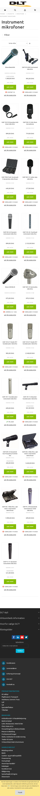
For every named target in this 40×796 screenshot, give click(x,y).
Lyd (3, 702)
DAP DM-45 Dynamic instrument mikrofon (10, 233)
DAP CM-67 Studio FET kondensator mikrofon (10, 343)
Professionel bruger (9, 734)
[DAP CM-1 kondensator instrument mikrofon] (10, 386)
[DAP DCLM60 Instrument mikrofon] (30, 56)
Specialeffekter (7, 707)
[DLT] (20, 4)
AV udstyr (5, 694)
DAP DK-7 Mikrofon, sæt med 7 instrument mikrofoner (10, 508)
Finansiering (6, 758)
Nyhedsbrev (20, 642)
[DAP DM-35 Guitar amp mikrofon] (30, 166)
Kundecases (11, 663)
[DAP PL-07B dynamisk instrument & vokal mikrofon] (30, 496)
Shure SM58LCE (10, 287)
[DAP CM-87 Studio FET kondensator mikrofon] (30, 331)
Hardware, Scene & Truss (11, 699)
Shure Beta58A (10, 67)
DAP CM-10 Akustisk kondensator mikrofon (30, 398)
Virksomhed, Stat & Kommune (13, 742)
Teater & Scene (7, 739)
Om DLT (9, 679)
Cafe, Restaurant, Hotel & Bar (12, 724)
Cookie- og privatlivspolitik (11, 756)
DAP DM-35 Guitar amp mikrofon (30, 178)
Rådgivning (6, 771)
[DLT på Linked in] (18, 637)
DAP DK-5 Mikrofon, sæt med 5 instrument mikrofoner (30, 453)
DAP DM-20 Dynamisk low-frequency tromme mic (10, 453)
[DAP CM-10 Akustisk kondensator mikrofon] (30, 386)
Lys (3, 705)
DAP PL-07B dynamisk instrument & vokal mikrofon (30, 508)
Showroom (6, 777)
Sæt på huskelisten (10, 95)
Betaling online (7, 750)
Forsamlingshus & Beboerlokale (13, 729)
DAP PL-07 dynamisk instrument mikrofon (10, 562)
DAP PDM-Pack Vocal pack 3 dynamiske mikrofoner (10, 178)
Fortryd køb (6, 761)
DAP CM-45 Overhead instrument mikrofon (30, 233)
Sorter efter (12, 43)
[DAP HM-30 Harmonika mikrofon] (30, 276)
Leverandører (12, 668)
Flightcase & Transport (10, 697)
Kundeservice (7, 769)
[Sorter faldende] (29, 43)
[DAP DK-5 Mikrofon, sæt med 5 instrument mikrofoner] (30, 441)
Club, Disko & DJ (7, 726)
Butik (3, 753)
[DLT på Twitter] (26, 637)
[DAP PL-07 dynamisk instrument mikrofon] (10, 551)
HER (9, 786)
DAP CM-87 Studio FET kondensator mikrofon (30, 343)
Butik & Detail (7, 721)
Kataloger (5, 766)
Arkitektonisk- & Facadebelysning (14, 718)
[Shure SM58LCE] (10, 276)
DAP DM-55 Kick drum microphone (30, 123)
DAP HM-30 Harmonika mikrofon (30, 288)
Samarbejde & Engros (9, 774)
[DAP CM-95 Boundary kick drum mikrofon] (10, 111)
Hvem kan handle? (8, 763)
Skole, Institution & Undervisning (13, 737)
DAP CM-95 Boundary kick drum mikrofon (10, 123)
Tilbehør (5, 710)
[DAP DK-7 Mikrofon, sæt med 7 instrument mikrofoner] (10, 496)
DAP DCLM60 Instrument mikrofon (30, 68)
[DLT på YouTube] (22, 637)
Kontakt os (11, 684)
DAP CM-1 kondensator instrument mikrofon (9, 398)
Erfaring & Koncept (13, 674)
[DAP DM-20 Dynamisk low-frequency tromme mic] (10, 441)
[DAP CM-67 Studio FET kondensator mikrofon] (10, 331)
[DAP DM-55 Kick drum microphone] (30, 111)
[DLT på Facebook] (14, 637)
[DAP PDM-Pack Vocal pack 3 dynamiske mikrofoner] (10, 166)
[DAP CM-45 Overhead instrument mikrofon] (30, 221)
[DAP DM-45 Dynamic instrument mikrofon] (10, 221)
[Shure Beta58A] (10, 56)
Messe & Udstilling (8, 731)
